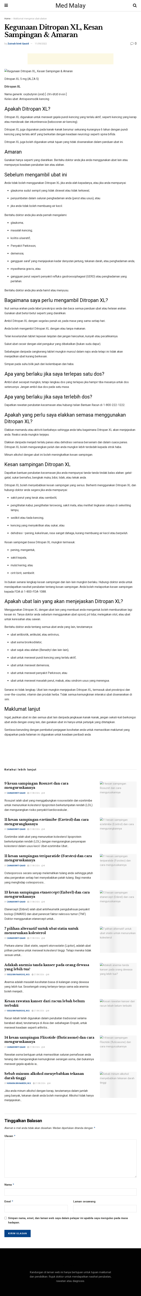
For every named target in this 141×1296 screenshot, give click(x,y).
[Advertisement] (70, 58)
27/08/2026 (34, 793)
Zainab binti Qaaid (18, 43)
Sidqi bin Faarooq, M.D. (18, 975)
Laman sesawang (84, 1201)
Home (7, 18)
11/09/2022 (41, 43)
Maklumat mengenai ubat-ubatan (30, 18)
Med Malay (70, 5)
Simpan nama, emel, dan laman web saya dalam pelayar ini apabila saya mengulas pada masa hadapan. (68, 1220)
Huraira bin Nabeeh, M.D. (19, 1083)
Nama (9, 1184)
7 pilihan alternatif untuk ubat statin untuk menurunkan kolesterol (41, 931)
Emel (8, 1201)
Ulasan (10, 1136)
